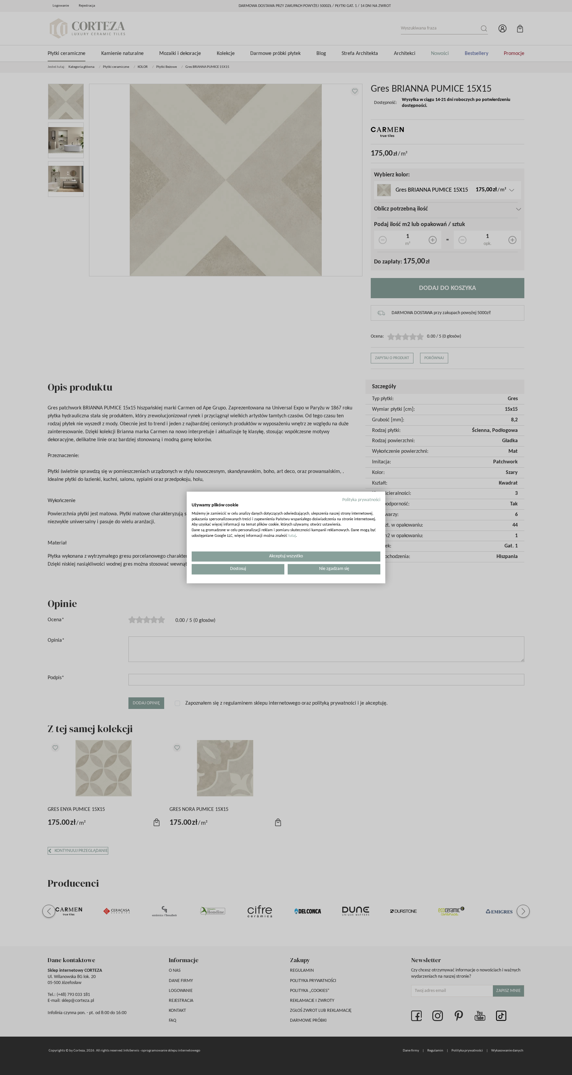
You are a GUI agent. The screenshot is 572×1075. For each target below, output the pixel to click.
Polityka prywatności (361, 500)
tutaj (292, 536)
